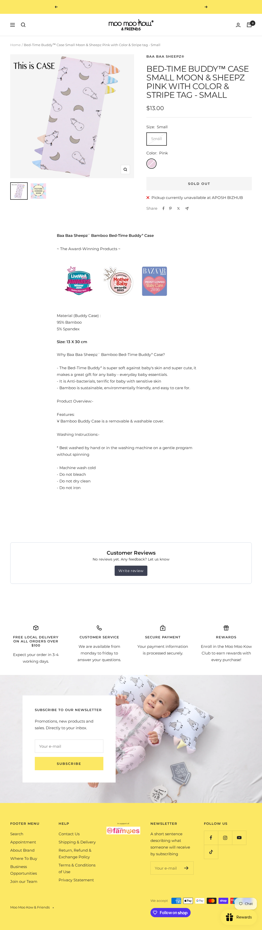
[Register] (186, 868)
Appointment (23, 842)
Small (156, 138)
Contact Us (69, 833)
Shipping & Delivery (77, 842)
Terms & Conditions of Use (77, 868)
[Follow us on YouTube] (239, 838)
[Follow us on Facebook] (211, 838)
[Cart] (249, 25)
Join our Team (23, 881)
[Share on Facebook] (163, 208)
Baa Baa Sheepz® (165, 56)
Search (16, 833)
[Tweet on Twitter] (178, 208)
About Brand (22, 850)
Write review (130, 570)
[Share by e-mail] (187, 208)
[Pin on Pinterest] (170, 208)
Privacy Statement (76, 880)
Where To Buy (23, 858)
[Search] (23, 25)
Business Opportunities (23, 870)
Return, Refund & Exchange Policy (75, 853)
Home (15, 45)
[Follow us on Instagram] (225, 838)
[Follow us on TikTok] (211, 852)
